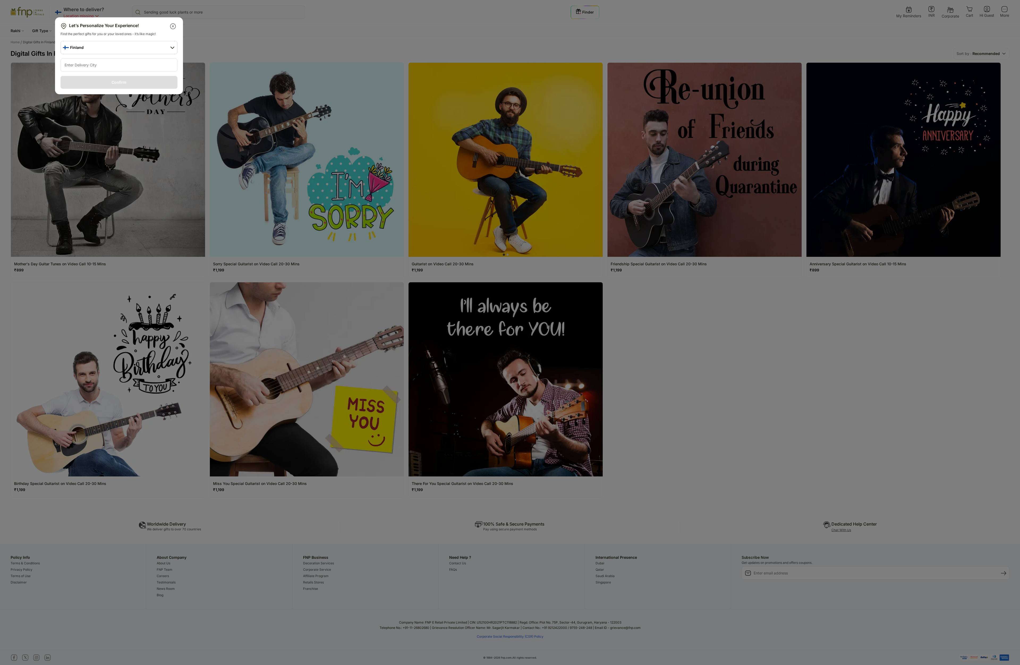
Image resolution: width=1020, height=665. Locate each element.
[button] (173, 26)
